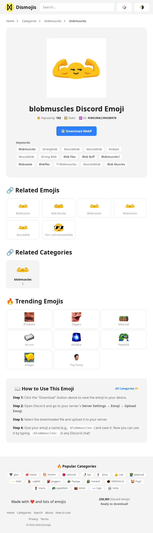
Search (38, 512)
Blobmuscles (27, 149)
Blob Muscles (116, 164)
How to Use (63, 512)
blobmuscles (52, 21)
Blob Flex (70, 157)
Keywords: (23, 142)
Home (10, 21)
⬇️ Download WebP (76, 131)
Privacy (33, 519)
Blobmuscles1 (110, 157)
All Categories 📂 (126, 388)
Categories (29, 21)
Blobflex (44, 164)
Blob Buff (88, 157)
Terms (44, 519)
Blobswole (25, 164)
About (49, 512)
